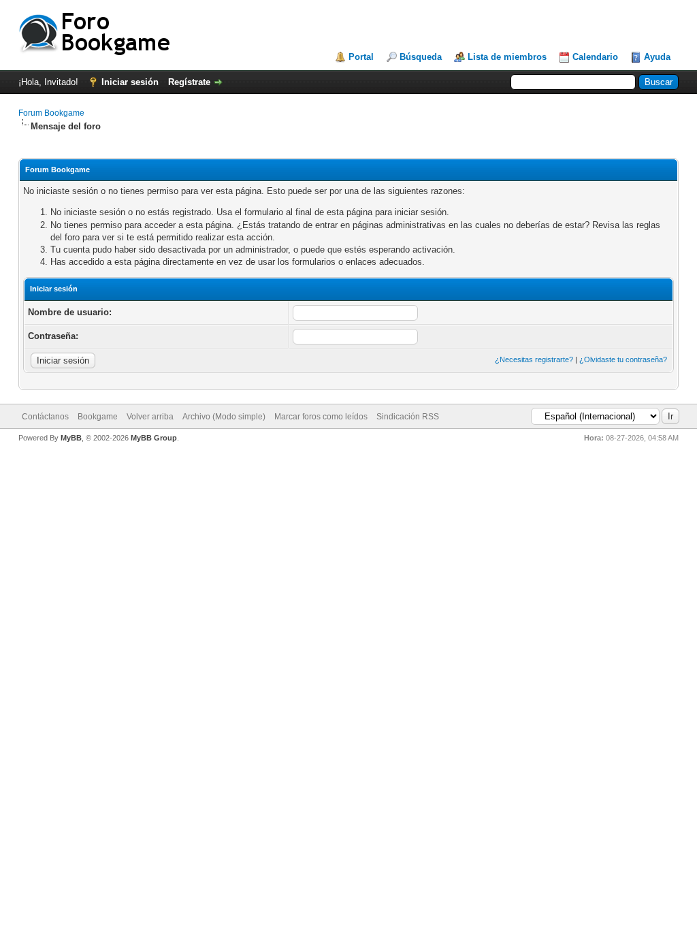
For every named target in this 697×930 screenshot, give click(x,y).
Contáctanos (45, 416)
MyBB (71, 438)
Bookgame (98, 416)
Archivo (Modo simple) (223, 416)
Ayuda (657, 57)
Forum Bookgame (51, 113)
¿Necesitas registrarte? (534, 359)
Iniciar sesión (130, 82)
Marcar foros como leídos (321, 416)
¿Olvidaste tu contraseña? (623, 359)
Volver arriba (150, 416)
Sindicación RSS (407, 416)
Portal (361, 57)
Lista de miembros (507, 57)
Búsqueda (421, 57)
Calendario (595, 57)
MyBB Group (154, 438)
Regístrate (189, 82)
